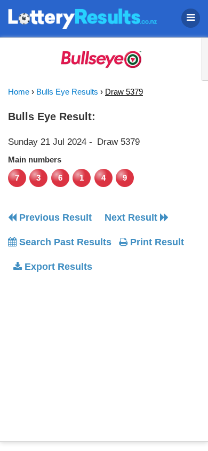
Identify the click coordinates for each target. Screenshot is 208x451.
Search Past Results (64, 242)
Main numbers (34, 159)
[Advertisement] (97, 348)
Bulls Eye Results (67, 91)
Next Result (132, 217)
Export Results (57, 266)
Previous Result (54, 217)
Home (18, 91)
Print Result (155, 242)
